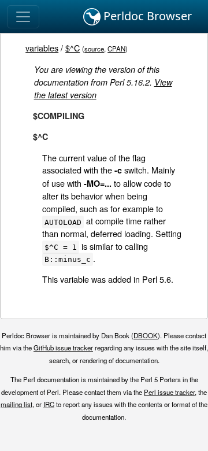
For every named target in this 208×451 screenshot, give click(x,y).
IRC (48, 404)
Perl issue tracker (169, 392)
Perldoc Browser (146, 16)
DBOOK (145, 335)
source (94, 48)
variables (41, 48)
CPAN (116, 48)
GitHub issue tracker (63, 347)
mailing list (16, 404)
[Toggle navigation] (23, 16)
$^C (72, 48)
